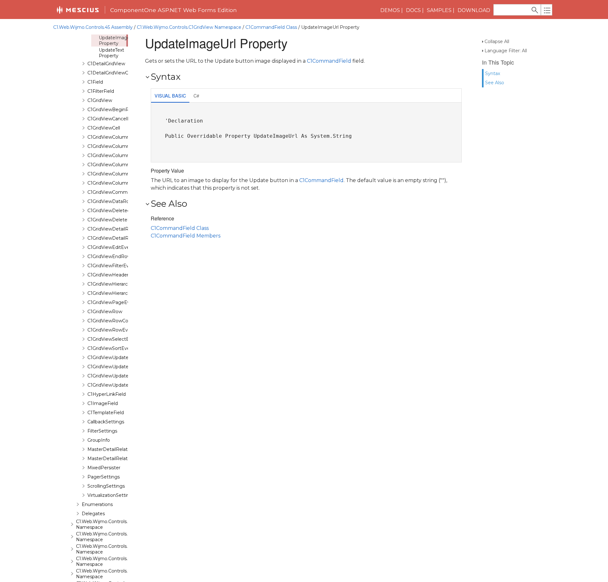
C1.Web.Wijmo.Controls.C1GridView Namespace (189, 27)
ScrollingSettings (106, 486)
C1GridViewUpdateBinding (116, 357)
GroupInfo (98, 440)
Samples (439, 10)
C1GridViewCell (103, 128)
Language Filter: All (505, 51)
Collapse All (496, 41)
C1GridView (99, 100)
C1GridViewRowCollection (115, 321)
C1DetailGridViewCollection (117, 73)
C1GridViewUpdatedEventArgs (121, 376)
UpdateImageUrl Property (117, 40)
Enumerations (97, 504)
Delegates (93, 513)
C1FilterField (100, 91)
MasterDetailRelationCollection (121, 458)
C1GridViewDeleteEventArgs (119, 220)
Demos (390, 10)
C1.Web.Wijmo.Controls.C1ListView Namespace (113, 549)
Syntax (492, 73)
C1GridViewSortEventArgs (116, 348)
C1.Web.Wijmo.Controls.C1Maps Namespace (110, 561)
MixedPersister (103, 468)
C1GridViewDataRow (110, 201)
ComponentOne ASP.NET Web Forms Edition (173, 10)
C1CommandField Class (271, 27)
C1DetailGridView (106, 63)
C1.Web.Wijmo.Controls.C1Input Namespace (110, 524)
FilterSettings (102, 431)
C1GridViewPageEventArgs (117, 302)
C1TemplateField (105, 412)
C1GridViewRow (104, 311)
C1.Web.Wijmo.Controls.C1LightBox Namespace (114, 536)
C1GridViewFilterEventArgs (117, 266)
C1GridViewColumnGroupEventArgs (127, 146)
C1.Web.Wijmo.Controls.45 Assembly (93, 27)
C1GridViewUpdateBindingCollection (127, 367)
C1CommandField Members (185, 236)
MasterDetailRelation (110, 449)
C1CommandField (329, 61)
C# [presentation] (196, 95)
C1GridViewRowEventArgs (116, 330)
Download (474, 10)
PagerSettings (103, 477)
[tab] (170, 96)
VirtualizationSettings (111, 495)
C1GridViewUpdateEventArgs (119, 385)
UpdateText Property (111, 53)
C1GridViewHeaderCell (111, 275)
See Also (494, 82)
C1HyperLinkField (106, 394)
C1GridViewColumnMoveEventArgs (126, 165)
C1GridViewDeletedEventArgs (120, 210)
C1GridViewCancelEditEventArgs (123, 119)
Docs (413, 10)
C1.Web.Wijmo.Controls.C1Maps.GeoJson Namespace (120, 573)
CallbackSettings (105, 422)
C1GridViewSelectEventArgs (118, 339)
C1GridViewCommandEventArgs (123, 192)
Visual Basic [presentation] (170, 95)
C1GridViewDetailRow (111, 238)
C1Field (95, 82)
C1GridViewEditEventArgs (115, 247)
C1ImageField (102, 403)
